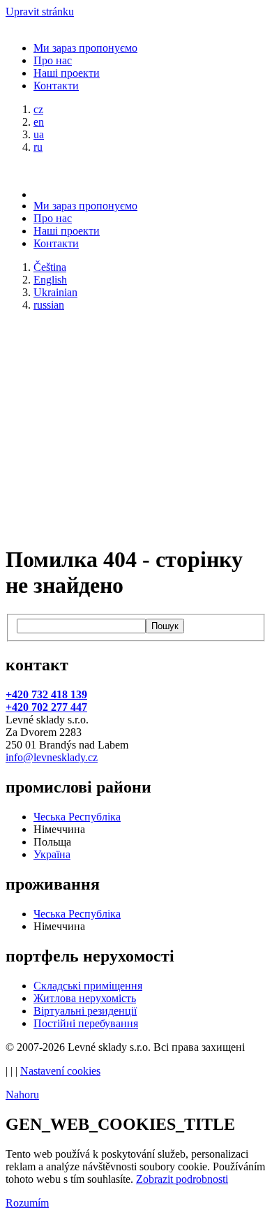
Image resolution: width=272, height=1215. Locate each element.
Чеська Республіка (77, 817)
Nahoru (22, 1094)
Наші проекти (66, 73)
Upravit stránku (40, 11)
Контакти (56, 85)
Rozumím (27, 1203)
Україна (51, 854)
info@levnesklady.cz (52, 757)
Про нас (52, 60)
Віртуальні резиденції (85, 1011)
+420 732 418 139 (46, 694)
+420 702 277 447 (46, 707)
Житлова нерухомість (84, 998)
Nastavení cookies (60, 1071)
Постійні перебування (85, 1023)
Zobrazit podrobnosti (182, 1179)
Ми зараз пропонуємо (85, 48)
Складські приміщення (87, 986)
